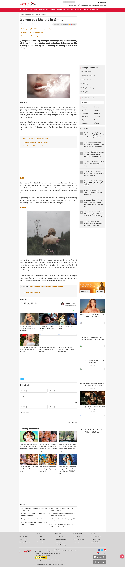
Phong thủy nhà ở (59, 542)
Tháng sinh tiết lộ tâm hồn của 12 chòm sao (33, 519)
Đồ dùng (96, 110)
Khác (97, 9)
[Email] (32, 304)
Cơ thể (84, 110)
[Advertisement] (45, 60)
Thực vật (84, 107)
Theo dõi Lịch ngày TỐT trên (60, 24)
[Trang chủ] (20, 10)
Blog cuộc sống (78, 9)
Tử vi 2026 (39, 536)
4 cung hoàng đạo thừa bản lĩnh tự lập (32, 32)
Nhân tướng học (61, 9)
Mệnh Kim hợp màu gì (60, 544)
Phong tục (92, 9)
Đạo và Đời (70, 9)
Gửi (76, 403)
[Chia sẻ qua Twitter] (25, 304)
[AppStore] (99, 564)
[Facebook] (98, 551)
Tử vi (31, 9)
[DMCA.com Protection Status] (41, 558)
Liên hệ (63, 564)
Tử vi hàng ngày (73, 5)
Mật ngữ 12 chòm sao (41, 14)
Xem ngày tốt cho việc (25, 542)
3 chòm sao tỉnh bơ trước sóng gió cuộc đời (35, 142)
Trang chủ (22, 14)
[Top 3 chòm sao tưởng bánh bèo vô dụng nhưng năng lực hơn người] (48, 459)
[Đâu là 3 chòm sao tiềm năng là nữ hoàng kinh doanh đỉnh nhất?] (29, 459)
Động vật (96, 107)
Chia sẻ (101, 291)
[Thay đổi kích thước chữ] (51, 24)
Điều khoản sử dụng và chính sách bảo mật (50, 564)
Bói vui (35, 9)
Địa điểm (96, 120)
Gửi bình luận (72, 422)
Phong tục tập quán (96, 536)
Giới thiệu (37, 564)
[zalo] (28, 304)
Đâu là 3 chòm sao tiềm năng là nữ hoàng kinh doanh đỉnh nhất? (29, 469)
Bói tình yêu (76, 542)
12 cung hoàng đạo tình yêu (98, 5)
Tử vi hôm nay (84, 84)
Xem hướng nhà (59, 536)
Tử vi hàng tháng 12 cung (87, 88)
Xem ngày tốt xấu (23, 536)
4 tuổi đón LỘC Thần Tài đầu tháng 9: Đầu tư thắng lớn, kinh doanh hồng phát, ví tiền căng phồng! (94, 154)
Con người (97, 116)
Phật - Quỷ (85, 116)
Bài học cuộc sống (95, 539)
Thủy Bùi (67, 303)
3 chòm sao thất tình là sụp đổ (31, 292)
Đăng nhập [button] (103, 2)
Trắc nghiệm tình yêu (86, 80)
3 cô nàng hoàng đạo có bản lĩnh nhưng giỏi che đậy (36, 29)
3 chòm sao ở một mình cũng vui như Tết (33, 36)
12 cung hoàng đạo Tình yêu (88, 75)
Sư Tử (22, 178)
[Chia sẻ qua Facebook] (21, 304)
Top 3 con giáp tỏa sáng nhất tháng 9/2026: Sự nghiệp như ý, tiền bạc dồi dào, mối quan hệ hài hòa (94, 144)
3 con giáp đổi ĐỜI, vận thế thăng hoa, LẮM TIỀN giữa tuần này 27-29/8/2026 (93, 183)
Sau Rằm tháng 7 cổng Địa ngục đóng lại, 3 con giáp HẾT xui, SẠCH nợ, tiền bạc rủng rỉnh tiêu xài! (94, 135)
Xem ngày (25, 9)
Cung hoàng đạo (43, 9)
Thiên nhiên (85, 113)
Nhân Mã (23, 207)
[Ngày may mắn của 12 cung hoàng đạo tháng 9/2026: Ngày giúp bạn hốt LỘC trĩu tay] (68, 459)
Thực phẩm (85, 120)
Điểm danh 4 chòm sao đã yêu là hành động (35, 138)
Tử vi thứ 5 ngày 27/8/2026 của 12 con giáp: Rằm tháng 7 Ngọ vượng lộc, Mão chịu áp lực (94, 173)
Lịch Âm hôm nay (23, 539)
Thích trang (86, 291)
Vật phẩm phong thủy (60, 539)
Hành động (97, 113)
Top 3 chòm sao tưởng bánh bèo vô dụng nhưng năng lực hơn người (48, 469)
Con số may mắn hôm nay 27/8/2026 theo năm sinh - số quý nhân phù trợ (93, 192)
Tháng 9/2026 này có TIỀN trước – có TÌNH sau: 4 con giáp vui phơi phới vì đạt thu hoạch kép (94, 223)
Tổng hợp (96, 123)
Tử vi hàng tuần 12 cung (87, 92)
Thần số (86, 9)
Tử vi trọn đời (40, 542)
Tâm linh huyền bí (95, 542)
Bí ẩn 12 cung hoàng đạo (84, 5)
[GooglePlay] (99, 558)
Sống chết (85, 123)
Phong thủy (52, 9)
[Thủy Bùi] (62, 303)
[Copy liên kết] (35, 304)
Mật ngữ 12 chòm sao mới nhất (54, 286)
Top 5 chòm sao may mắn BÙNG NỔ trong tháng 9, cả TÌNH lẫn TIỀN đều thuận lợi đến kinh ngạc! (93, 214)
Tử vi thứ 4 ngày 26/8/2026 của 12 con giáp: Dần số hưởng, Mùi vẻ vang (94, 164)
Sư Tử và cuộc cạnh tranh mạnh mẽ (33, 146)
